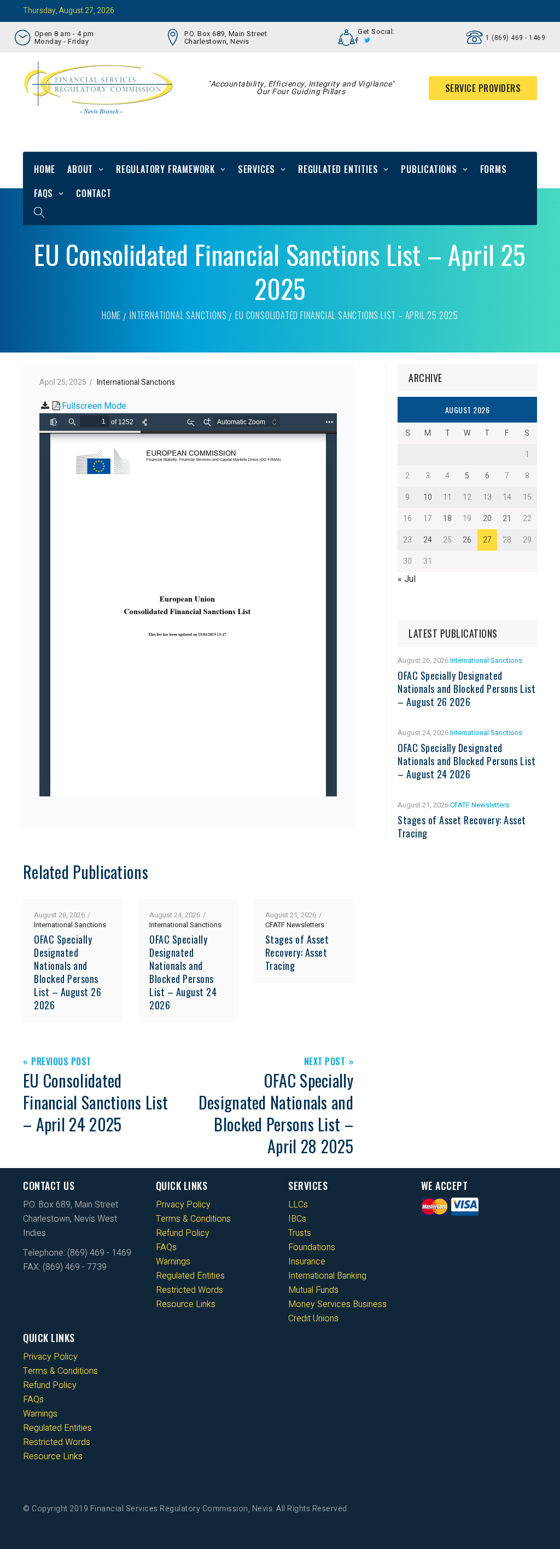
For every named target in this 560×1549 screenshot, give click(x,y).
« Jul (407, 579)
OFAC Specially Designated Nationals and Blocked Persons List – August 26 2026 (67, 972)
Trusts (299, 1233)
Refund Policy (182, 1233)
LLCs (298, 1204)
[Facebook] (357, 40)
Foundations (311, 1247)
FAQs (43, 193)
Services (256, 169)
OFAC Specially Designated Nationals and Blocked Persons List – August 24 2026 (183, 972)
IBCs (297, 1219)
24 (427, 540)
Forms (493, 169)
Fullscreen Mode (94, 406)
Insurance (306, 1261)
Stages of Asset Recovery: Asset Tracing (297, 952)
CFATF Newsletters (294, 925)
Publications (429, 169)
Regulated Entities (338, 169)
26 (467, 540)
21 (507, 518)
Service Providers (483, 88)
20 (487, 518)
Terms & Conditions (193, 1219)
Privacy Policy (183, 1204)
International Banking (327, 1275)
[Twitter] (367, 40)
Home (44, 169)
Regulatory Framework (165, 169)
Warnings (173, 1261)
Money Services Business (337, 1304)
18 (447, 518)
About (80, 169)
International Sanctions (178, 315)
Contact (94, 193)
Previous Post (61, 1062)
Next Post (325, 1062)
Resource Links (185, 1304)
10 (427, 497)
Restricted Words (189, 1290)
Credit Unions (313, 1318)
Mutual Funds (313, 1290)
